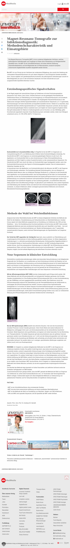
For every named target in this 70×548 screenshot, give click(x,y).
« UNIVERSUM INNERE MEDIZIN (8, 32)
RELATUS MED (23, 529)
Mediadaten (5, 496)
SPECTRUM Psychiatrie (60, 499)
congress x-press (24, 499)
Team (4, 499)
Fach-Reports (57, 520)
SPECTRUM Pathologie (60, 497)
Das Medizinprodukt (42, 513)
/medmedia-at (58, 538)
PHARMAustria (40, 532)
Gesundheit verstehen (59, 523)
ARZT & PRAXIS (41, 508)
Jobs (3, 502)
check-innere (6, 531)
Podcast (21, 526)
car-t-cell (21, 496)
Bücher (55, 517)
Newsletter (5, 510)
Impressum (5, 513)
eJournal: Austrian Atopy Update (24, 492)
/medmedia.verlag (59, 536)
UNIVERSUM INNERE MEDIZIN (59, 506)
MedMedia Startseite (8, 489)
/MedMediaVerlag (59, 533)
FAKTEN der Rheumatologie (40, 520)
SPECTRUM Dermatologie (57, 490)
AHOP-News (40, 499)
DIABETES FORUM (41, 516)
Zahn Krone (56, 510)
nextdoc (21, 524)
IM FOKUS (22, 515)
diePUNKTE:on (6, 526)
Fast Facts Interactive (25, 513)
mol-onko (22, 521)
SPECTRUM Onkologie (60, 494)
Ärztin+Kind (39, 510)
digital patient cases (25, 507)
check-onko (5, 534)
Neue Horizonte (58, 525)
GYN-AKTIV (39, 523)
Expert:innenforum (24, 510)
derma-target (23, 502)
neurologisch (40, 526)
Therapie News (40, 489)
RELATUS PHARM (24, 532)
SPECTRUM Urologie (59, 502)
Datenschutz (6, 518)
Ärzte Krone (39, 502)
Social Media (57, 530)
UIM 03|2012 (20, 32)
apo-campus (6, 528)
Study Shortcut (23, 534)
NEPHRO (40, 529)
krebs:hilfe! (22, 518)
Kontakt (4, 504)
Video (38, 492)
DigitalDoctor (23, 504)
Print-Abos (5, 507)
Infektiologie (16, 53)
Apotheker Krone (41, 505)
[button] (4, 544)
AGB (3, 515)
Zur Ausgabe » (29, 422)
